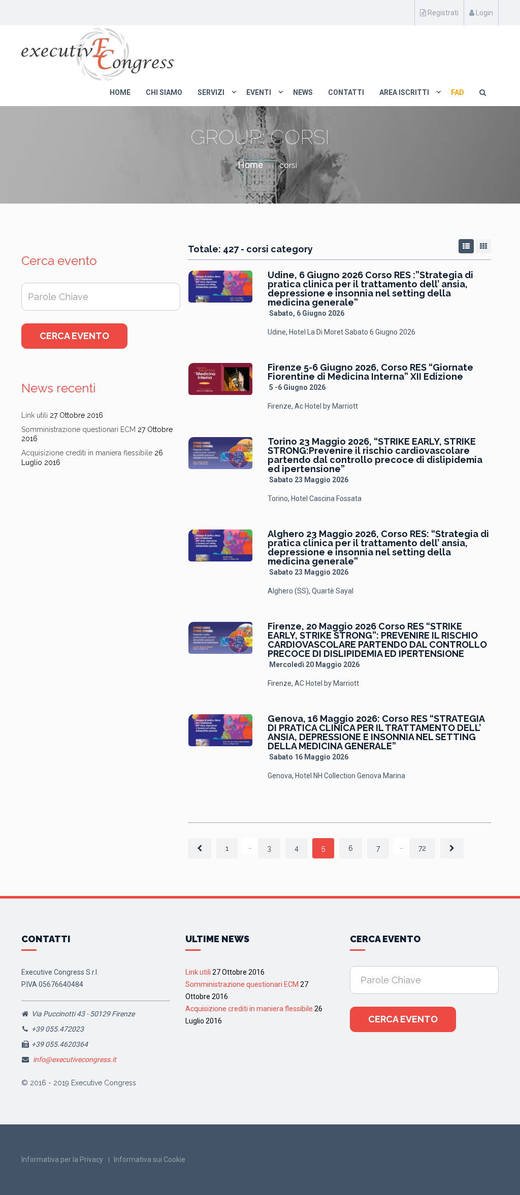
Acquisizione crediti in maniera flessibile (86, 453)
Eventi (258, 92)
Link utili (34, 415)
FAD (457, 92)
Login (483, 13)
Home (120, 92)
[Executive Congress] (97, 54)
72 (422, 848)
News (303, 92)
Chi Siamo (164, 92)
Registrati (442, 13)
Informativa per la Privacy (62, 1159)
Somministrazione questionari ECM (78, 429)
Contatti (346, 92)
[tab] (466, 246)
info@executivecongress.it (74, 1059)
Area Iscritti (404, 92)
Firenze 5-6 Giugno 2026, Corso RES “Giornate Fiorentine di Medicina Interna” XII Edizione (370, 372)
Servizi (211, 92)
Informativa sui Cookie (149, 1159)
